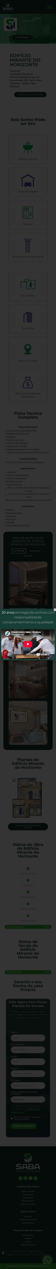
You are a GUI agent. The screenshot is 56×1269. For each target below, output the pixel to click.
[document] (28, 634)
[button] (55, 610)
